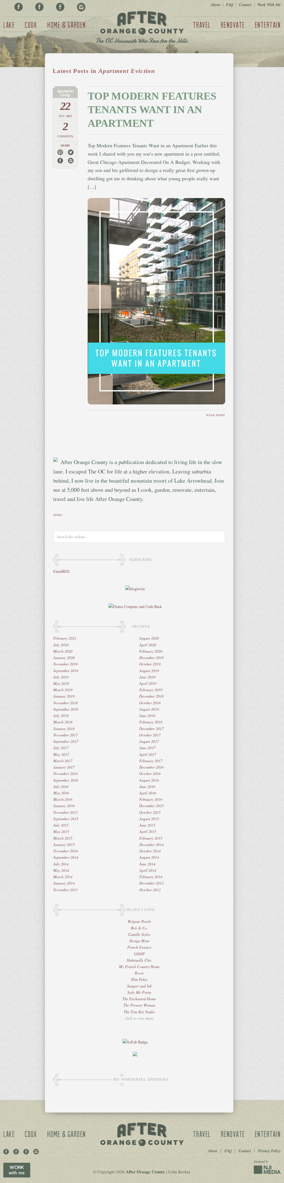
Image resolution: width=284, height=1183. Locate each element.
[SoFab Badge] (135, 1042)
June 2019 (147, 677)
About (215, 4)
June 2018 (147, 715)
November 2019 (65, 664)
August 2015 (149, 818)
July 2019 (61, 677)
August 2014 (149, 857)
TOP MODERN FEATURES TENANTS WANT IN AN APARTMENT (152, 109)
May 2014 (61, 870)
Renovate (233, 24)
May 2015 (61, 831)
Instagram (81, 7)
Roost (139, 973)
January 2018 (64, 728)
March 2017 (62, 760)
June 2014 (147, 864)
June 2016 (147, 786)
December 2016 (151, 767)
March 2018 (62, 722)
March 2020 (62, 651)
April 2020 (147, 644)
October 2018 (150, 702)
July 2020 (61, 644)
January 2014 (64, 883)
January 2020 (64, 657)
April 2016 (147, 793)
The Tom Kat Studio (139, 1011)
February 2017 (150, 760)
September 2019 (65, 670)
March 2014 (62, 876)
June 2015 (147, 825)
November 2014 (65, 850)
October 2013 (150, 889)
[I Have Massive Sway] (135, 1054)
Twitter (60, 7)
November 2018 (65, 702)
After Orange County (142, 28)
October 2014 (150, 850)
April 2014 (147, 870)
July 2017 (61, 747)
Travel (202, 24)
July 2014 (61, 864)
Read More (215, 415)
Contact (245, 4)
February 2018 (150, 722)
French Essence (139, 947)
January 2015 (64, 844)
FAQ (229, 4)
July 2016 (61, 786)
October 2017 (150, 735)
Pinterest (39, 7)
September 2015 (65, 818)
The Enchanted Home (139, 998)
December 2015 (151, 805)
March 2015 (62, 838)
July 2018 (61, 715)
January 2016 (64, 805)
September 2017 (65, 741)
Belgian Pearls (139, 921)
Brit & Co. (139, 928)
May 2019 (61, 683)
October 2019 (150, 664)
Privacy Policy (269, 1151)
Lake (9, 24)
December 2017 (151, 728)
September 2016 (65, 780)
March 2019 (62, 689)
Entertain (268, 24)
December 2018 (151, 696)
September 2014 (65, 857)
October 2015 (150, 812)
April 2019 (147, 683)
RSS (66, 571)
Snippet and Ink (139, 986)
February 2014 (150, 876)
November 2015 (65, 812)
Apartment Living (65, 93)
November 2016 (65, 773)
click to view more (139, 1018)
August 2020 (149, 638)
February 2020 (150, 651)
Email (58, 571)
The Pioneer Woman (139, 1005)
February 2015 (150, 838)
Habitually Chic (139, 960)
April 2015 (147, 831)
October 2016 (150, 773)
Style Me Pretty (139, 992)
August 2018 (149, 709)
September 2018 (65, 709)
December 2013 (151, 883)
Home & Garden (66, 24)
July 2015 (61, 825)
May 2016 (61, 793)
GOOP (139, 953)
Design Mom (139, 940)
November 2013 (65, 889)
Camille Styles (139, 934)
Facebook (18, 7)
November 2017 (65, 735)
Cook (31, 24)
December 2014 (151, 844)
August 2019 (149, 670)
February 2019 (150, 689)
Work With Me (269, 4)
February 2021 (64, 638)
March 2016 (62, 799)
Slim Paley (139, 979)
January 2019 (64, 696)
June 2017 (147, 747)
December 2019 (151, 657)
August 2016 (149, 780)
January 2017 (64, 767)
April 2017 (147, 754)
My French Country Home (139, 966)
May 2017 (61, 754)
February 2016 (150, 799)
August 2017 (149, 741)
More (57, 514)
